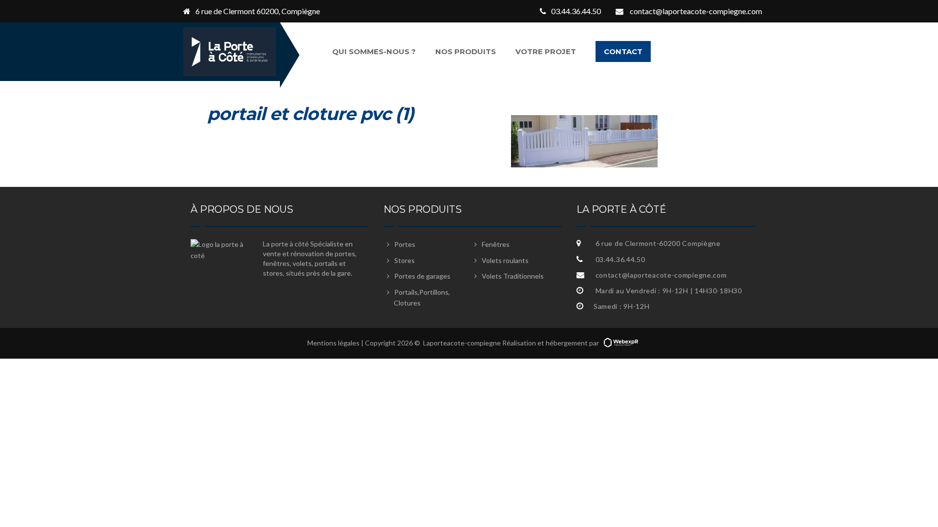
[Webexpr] (621, 343)
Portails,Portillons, (422, 297)
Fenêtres (496, 244)
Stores (404, 260)
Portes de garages (422, 276)
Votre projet (545, 51)
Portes (404, 244)
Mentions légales (333, 343)
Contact (623, 51)
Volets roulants (505, 260)
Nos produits (465, 51)
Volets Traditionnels (513, 276)
